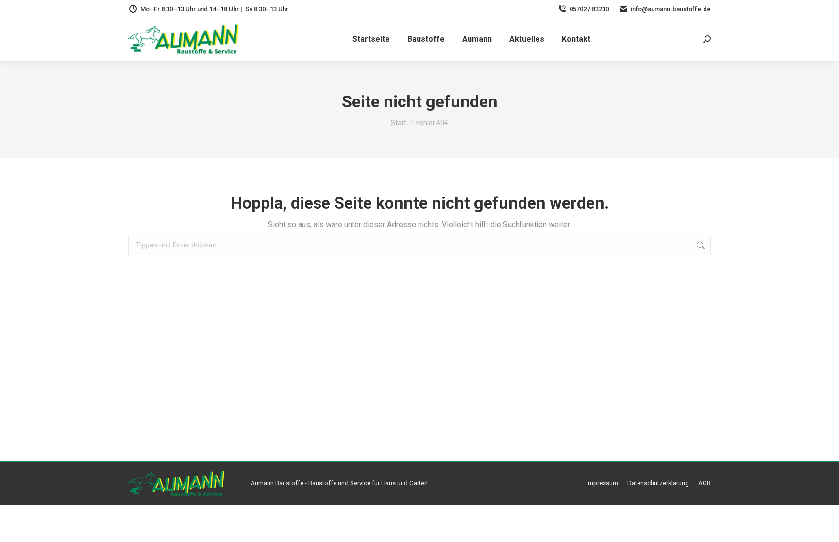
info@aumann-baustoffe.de (671, 9)
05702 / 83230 (589, 9)
